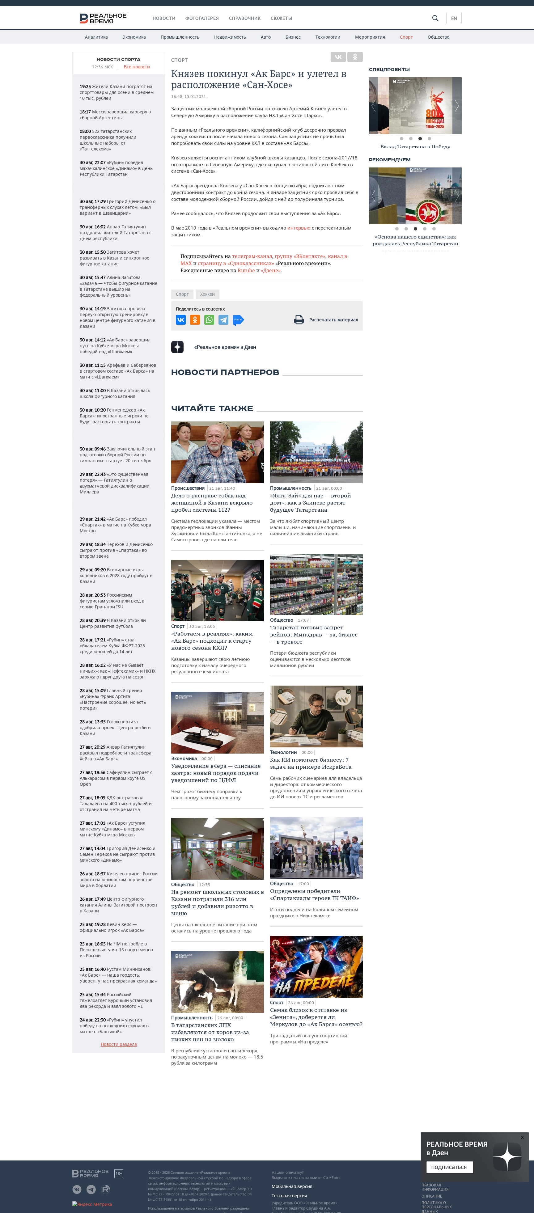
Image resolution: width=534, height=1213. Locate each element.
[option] (415, 105)
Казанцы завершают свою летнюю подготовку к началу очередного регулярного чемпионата (212, 652)
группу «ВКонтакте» (300, 256)
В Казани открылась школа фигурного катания (115, 393)
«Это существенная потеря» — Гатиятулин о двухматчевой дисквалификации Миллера (115, 483)
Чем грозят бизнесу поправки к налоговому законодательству (216, 781)
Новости (164, 18)
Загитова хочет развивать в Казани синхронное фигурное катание (114, 258)
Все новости (137, 67)
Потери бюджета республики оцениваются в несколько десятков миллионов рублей (314, 646)
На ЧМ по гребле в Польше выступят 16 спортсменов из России (116, 949)
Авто (266, 37)
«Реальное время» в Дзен (225, 347)
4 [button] (429, 139)
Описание (432, 1196)
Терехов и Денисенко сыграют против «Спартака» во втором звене (116, 550)
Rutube (246, 270)
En (454, 18)
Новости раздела (119, 1044)
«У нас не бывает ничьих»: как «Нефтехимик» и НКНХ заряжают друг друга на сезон (117, 671)
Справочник (245, 18)
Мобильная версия (292, 1186)
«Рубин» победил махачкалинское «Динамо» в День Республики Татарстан (116, 168)
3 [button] (420, 139)
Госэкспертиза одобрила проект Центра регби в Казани (115, 727)
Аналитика (96, 37)
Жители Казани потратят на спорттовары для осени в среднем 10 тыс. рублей (117, 92)
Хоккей (207, 294)
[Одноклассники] (355, 57)
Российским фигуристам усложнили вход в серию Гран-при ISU (112, 601)
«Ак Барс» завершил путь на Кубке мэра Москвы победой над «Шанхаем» (115, 345)
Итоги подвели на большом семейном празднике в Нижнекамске (314, 903)
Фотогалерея (202, 18)
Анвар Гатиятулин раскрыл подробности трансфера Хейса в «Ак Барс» (115, 753)
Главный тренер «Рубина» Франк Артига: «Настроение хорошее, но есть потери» (113, 699)
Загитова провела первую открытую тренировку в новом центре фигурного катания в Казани (117, 317)
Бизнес (293, 37)
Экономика (134, 37)
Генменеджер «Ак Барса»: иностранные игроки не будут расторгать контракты (114, 416)
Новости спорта (119, 59)
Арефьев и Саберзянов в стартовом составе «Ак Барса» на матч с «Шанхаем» (118, 371)
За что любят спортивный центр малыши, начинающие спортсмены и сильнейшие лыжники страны (313, 514)
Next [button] (457, 105)
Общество (438, 37)
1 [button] (401, 139)
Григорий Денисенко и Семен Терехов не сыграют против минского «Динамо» (117, 854)
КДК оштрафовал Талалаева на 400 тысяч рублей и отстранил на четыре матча (116, 803)
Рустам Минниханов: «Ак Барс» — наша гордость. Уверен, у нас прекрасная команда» (118, 975)
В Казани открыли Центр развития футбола (113, 623)
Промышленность (180, 37)
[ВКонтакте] (338, 57)
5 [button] (434, 229)
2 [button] (411, 139)
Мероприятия (370, 37)
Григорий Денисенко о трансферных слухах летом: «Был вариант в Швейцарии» (117, 207)
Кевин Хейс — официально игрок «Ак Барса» (112, 927)
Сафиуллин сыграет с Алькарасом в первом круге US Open (116, 778)
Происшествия (188, 488)
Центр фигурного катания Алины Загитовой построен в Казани (118, 905)
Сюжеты (281, 18)
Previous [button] (373, 105)
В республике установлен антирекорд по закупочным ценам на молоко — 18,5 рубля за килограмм (217, 1043)
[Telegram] (223, 320)
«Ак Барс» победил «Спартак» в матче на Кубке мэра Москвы (115, 525)
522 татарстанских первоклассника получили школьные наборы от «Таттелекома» (108, 140)
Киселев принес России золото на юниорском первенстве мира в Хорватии (119, 879)
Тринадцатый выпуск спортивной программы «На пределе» (316, 1025)
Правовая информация (435, 1187)
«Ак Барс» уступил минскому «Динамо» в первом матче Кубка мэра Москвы (112, 829)
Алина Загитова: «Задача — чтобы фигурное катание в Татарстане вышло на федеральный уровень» (118, 286)
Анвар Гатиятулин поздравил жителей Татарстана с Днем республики (115, 232)
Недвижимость (230, 37)
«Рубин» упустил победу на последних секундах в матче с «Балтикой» (114, 1025)
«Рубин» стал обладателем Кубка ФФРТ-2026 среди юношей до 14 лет (112, 645)
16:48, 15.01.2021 (188, 96)
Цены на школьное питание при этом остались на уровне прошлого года (217, 911)
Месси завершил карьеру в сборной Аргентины (115, 114)
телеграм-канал (252, 256)
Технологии (328, 37)
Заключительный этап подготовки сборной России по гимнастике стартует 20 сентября (117, 454)
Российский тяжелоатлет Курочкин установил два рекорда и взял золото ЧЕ (116, 1000)
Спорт (406, 37)
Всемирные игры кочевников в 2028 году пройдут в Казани (116, 575)
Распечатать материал (333, 320)
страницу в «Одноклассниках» (236, 263)
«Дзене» (271, 270)
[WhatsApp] (209, 320)
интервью (299, 228)
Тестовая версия (289, 1195)
